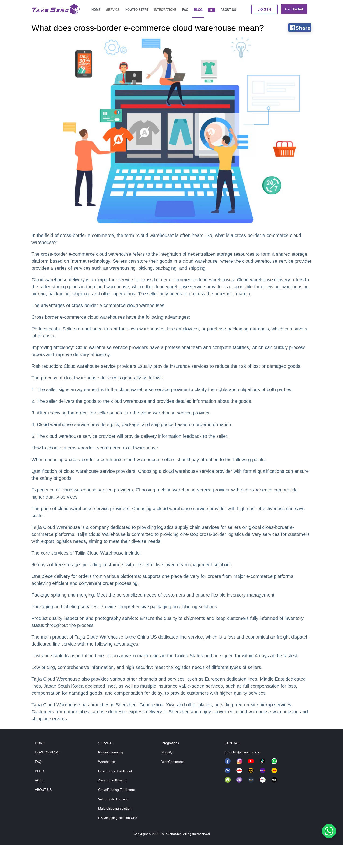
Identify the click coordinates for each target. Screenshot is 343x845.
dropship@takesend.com (243, 752)
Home (96, 9)
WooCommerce (173, 762)
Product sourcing (110, 752)
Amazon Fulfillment (112, 780)
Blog (198, 9)
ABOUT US (43, 790)
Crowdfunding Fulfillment (116, 790)
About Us (228, 9)
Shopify (166, 752)
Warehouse (106, 762)
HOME (40, 743)
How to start (136, 9)
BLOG (39, 771)
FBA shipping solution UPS (117, 818)
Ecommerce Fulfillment (115, 771)
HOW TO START (47, 752)
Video (39, 780)
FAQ (185, 9)
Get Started (294, 9)
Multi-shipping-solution (114, 808)
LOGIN (265, 9)
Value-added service (113, 799)
